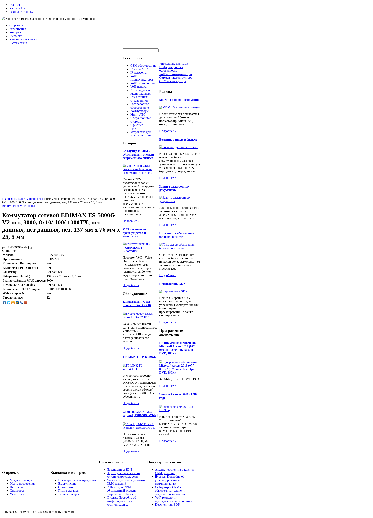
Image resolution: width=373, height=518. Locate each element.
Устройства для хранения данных (142, 133)
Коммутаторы (139, 111)
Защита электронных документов (174, 188)
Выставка (15, 35)
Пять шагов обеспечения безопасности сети (176, 235)
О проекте (16, 25)
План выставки (68, 490)
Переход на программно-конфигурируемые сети (123, 474)
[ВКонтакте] (5, 302)
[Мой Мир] (17, 302)
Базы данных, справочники (139, 98)
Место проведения (22, 483)
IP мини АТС (139, 69)
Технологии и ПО (21, 11)
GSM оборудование (143, 65)
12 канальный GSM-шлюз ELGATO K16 (137, 303)
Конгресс (15, 32)
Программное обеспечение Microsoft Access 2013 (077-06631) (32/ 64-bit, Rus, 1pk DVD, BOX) (177, 348)
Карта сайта (17, 8)
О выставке (66, 487)
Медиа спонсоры (21, 480)
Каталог (19, 198)
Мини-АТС (138, 114)
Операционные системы (140, 119)
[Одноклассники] (13, 302)
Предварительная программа (77, 480)
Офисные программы (138, 126)
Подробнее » (131, 220)
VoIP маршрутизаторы (141, 77)
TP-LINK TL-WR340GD (139, 356)
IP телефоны (138, 72)
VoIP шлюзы (34, 198)
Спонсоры (17, 490)
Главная (14, 4)
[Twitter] (9, 302)
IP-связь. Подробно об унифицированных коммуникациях (121, 501)
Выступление (67, 483)
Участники (17, 494)
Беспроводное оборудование (139, 105)
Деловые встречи (69, 494)
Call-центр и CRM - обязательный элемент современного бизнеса (138, 154)
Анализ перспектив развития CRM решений (126, 481)
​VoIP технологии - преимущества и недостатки (135, 233)
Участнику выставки (23, 39)
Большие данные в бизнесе (178, 139)
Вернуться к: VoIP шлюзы (19, 205)
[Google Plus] (25, 302)
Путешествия (18, 42)
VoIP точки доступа (143, 83)
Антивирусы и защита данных (140, 91)
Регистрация (17, 28)
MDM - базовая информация (179, 99)
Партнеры (16, 487)
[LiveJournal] (21, 302)
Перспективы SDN (172, 283)
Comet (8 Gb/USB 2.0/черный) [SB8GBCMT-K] (140, 413)
